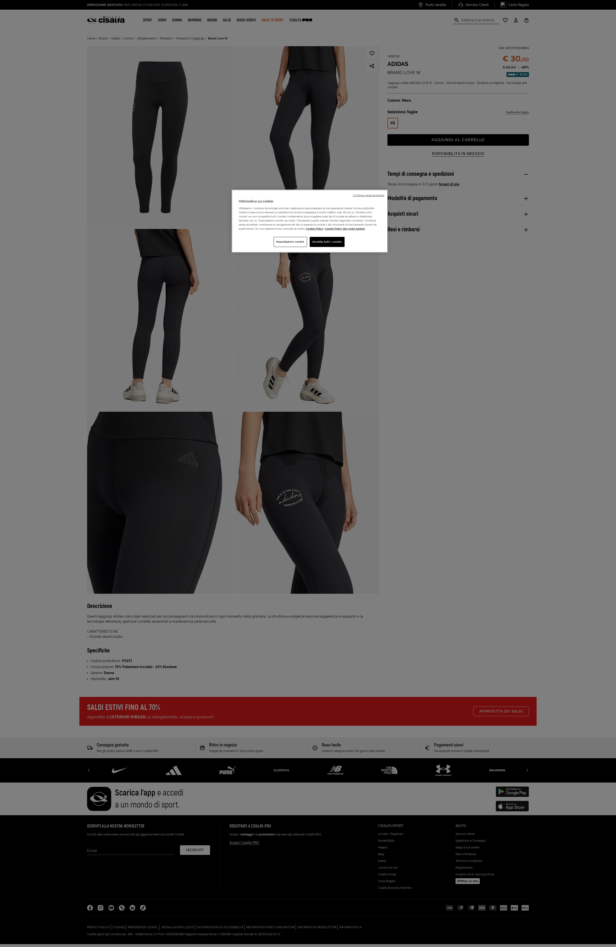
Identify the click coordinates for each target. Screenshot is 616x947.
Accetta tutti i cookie (327, 241)
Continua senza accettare (368, 195)
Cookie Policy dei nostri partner (345, 228)
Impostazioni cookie (290, 241)
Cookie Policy (314, 228)
